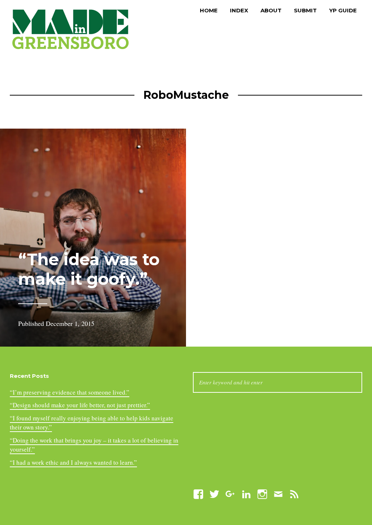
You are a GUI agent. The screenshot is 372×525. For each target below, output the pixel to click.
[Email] (278, 493)
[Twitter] (214, 493)
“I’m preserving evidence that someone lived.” (69, 392)
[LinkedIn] (246, 493)
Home (209, 10)
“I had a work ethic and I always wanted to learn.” (73, 462)
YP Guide (343, 10)
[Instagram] (262, 493)
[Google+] (230, 493)
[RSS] (294, 493)
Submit (305, 10)
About (271, 10)
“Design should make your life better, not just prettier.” (80, 405)
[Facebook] (198, 493)
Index (239, 10)
